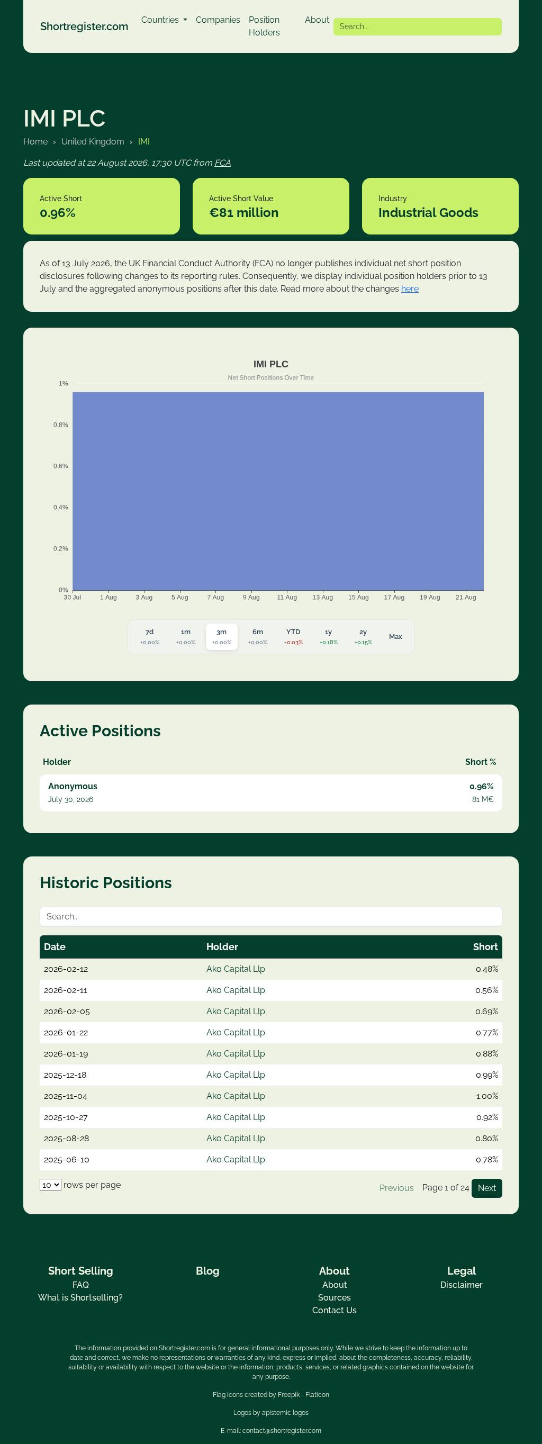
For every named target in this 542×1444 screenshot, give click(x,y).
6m (257, 637)
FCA (222, 163)
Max (395, 636)
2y (363, 637)
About (317, 20)
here (410, 289)
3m (221, 637)
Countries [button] (161, 20)
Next (487, 1188)
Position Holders (264, 26)
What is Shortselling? (80, 1298)
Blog (208, 1271)
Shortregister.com (84, 26)
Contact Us (334, 1310)
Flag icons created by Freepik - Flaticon (271, 1394)
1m (185, 637)
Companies (218, 20)
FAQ (81, 1285)
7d (149, 637)
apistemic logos (285, 1412)
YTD (293, 637)
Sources (334, 1298)
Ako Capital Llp (235, 969)
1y (329, 637)
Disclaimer (461, 1285)
